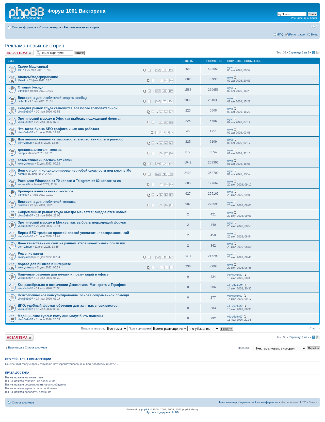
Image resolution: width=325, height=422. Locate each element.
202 (158, 101)
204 (171, 101)
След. (313, 328)
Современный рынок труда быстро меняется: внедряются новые (72, 212)
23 (171, 112)
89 (161, 205)
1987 (21, 69)
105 (171, 163)
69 (171, 80)
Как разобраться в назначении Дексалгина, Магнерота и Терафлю (72, 285)
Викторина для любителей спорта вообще (52, 98)
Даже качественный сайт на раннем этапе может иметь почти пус (72, 243)
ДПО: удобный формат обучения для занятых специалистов (68, 305)
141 (164, 257)
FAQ (281, 34)
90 (166, 205)
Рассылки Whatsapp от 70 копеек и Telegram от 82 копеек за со (69, 181)
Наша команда (227, 402)
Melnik (22, 80)
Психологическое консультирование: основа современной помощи (73, 295)
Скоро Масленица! (33, 66)
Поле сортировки (140, 328)
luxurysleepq (26, 163)
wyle (230, 67)
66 (161, 153)
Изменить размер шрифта (313, 26)
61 (161, 195)
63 (171, 195)
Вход (314, 34)
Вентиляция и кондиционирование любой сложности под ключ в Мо (74, 170)
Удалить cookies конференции (258, 402)
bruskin (22, 205)
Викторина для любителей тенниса (46, 202)
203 (164, 101)
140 (158, 257)
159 (171, 70)
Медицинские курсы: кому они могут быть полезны (60, 316)
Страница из (299, 52)
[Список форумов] (26, 12)
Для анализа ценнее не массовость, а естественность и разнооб (70, 139)
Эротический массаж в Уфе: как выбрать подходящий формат (69, 118)
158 (164, 70)
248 (158, 174)
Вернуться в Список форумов (27, 347)
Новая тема (12, 51)
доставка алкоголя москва (39, 150)
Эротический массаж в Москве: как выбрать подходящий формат (72, 222)
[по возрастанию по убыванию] (211, 328)
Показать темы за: (93, 328)
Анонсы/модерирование (38, 77)
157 (158, 70)
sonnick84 (24, 184)
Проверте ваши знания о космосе (45, 191)
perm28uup (25, 142)
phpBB (145, 409)
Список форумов (24, 27)
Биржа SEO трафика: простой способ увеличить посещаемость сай (73, 233)
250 (171, 174)
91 (171, 205)
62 (166, 195)
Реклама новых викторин (82, 27)
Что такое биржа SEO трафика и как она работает (58, 129)
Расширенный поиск (304, 18)
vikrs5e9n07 (25, 111)
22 (166, 112)
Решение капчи (30, 253)
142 (171, 257)
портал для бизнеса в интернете (44, 264)
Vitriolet (22, 90)
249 (164, 174)
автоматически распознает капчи (45, 160)
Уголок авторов (50, 27)
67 (161, 80)
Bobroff (22, 101)
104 (164, 163)
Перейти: (244, 348)
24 (171, 267)
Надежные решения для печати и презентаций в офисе (63, 274)
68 (166, 80)
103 (158, 163)
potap (21, 153)
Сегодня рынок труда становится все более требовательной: (68, 108)
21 (161, 112)
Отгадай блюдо (30, 87)
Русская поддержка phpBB (163, 412)
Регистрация (297, 34)
